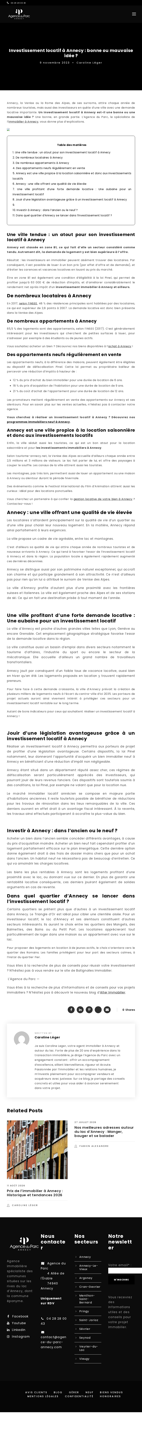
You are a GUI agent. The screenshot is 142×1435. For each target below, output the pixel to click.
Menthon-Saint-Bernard (87, 1299)
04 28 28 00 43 (18, 3)
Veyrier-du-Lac (88, 1348)
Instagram (21, 1337)
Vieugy (84, 1359)
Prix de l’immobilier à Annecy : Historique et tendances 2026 (35, 1192)
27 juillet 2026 (85, 1122)
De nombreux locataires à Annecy (38, 157)
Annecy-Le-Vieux (88, 1267)
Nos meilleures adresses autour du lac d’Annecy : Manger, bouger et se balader (104, 1131)
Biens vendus (111, 1392)
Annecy (85, 1257)
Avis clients (36, 1392)
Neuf (90, 1392)
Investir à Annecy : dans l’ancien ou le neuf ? (46, 210)
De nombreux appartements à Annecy (41, 163)
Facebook (20, 1316)
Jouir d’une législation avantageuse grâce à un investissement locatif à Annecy (70, 199)
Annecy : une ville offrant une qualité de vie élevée (50, 184)
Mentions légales (43, 1396)
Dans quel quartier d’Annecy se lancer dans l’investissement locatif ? (63, 215)
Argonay (85, 1278)
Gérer (74, 1392)
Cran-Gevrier (90, 1287)
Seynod (85, 1338)
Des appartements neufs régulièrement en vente (49, 168)
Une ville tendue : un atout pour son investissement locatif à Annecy (62, 152)
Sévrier (84, 1329)
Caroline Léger (89, 62)
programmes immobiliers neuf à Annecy (38, 422)
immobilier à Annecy (23, 122)
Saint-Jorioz (89, 1320)
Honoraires (110, 1396)
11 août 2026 (16, 1185)
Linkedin (18, 1330)
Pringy (84, 1311)
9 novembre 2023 (55, 62)
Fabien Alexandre (94, 1146)
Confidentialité (79, 1396)
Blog (58, 1392)
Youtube (19, 1323)
